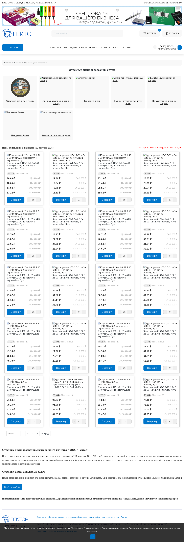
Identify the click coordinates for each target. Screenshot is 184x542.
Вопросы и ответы (110, 517)
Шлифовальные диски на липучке (164, 102)
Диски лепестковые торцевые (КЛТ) (128, 102)
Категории (41, 517)
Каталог (14, 47)
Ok (93, 537)
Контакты (125, 48)
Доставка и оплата (109, 48)
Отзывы (93, 48)
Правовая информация (76, 517)
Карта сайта (94, 517)
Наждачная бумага (20, 135)
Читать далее (12, 487)
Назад (11, 433)
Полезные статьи (56, 517)
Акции (124, 517)
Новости (83, 48)
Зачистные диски (92, 101)
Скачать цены (70, 48)
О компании (54, 48)
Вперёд (45, 433)
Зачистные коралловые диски (56, 135)
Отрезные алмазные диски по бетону (56, 102)
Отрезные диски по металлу (20, 101)
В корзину (16, 200)
